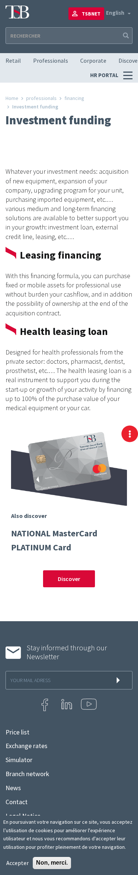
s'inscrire (119, 680)
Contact (17, 802)
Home (12, 98)
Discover (69, 578)
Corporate (93, 60)
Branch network (27, 774)
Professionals (50, 60)
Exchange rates (26, 746)
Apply (125, 35)
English (115, 12)
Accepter (17, 863)
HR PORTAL (105, 75)
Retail (13, 60)
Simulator (19, 760)
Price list (17, 732)
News (13, 788)
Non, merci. (52, 863)
